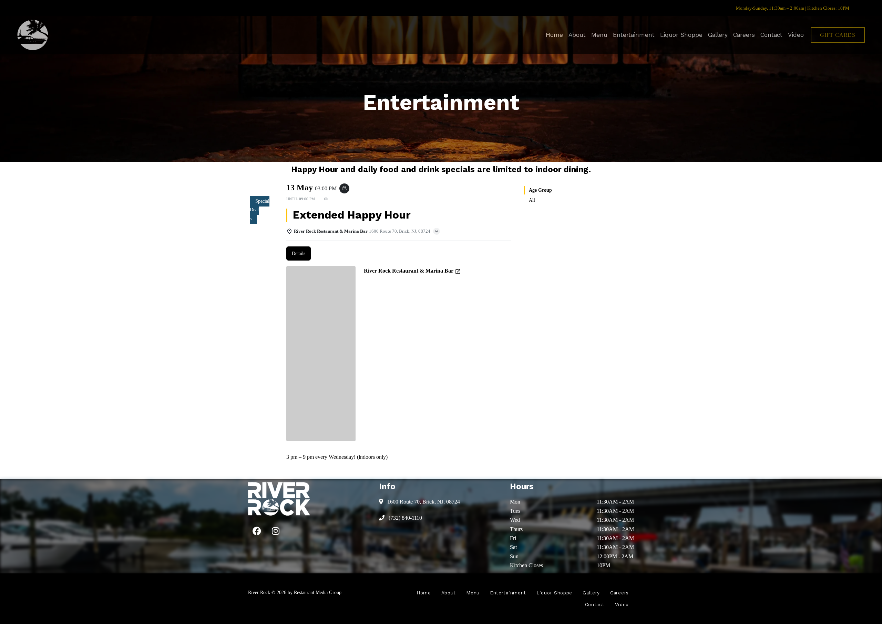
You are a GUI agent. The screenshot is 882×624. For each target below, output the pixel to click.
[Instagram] (275, 531)
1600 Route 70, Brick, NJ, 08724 (423, 502)
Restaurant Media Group (317, 592)
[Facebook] (256, 531)
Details (298, 253)
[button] (838, 35)
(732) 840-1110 (404, 518)
